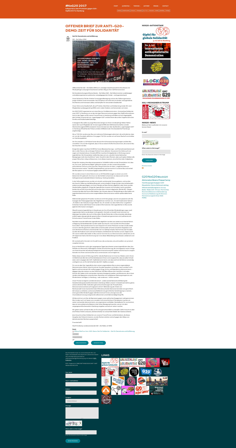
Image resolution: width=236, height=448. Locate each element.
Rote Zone (145, 192)
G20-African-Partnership (160, 190)
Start (116, 6)
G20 (145, 176)
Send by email (98, 343)
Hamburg (145, 183)
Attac (157, 196)
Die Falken (75, 334)
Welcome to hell (154, 192)
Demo (153, 185)
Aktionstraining (162, 185)
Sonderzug (163, 192)
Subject (68, 389)
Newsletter (146, 185)
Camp (167, 180)
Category (68, 397)
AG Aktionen (163, 194)
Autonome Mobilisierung (150, 194)
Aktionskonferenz (150, 180)
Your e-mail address (72, 381)
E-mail (144, 132)
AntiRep (146, 6)
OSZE (161, 196)
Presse (155, 6)
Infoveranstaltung (149, 188)
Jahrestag (125, 6)
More (144, 198)
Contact (165, 6)
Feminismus (146, 196)
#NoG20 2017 (75, 6)
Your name (69, 372)
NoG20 (152, 176)
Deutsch (145, 10)
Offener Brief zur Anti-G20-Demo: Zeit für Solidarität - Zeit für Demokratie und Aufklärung (104, 331)
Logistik (153, 196)
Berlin (158, 188)
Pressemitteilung (77, 337)
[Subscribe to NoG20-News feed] (156, 168)
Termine (136, 6)
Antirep (163, 188)
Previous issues (147, 166)
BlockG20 (163, 177)
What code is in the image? (151, 148)
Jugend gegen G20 (157, 183)
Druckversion (81, 343)
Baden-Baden (146, 190)
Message (68, 406)
